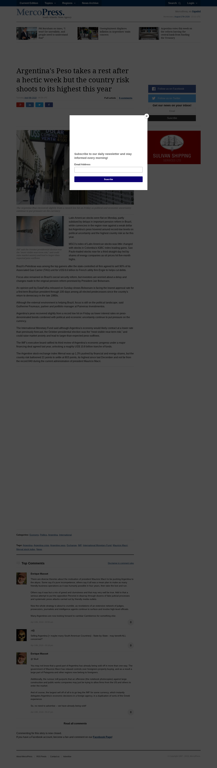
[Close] (146, 116)
